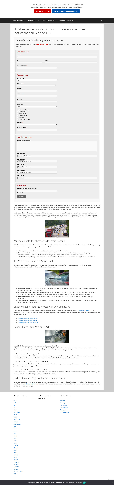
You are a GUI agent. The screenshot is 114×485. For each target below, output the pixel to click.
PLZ (18, 60)
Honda (16, 445)
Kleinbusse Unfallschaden (48, 20)
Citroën (16, 410)
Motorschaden (22, 113)
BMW (15, 441)
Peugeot (16, 462)
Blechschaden (22, 111)
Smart (15, 414)
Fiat (15, 403)
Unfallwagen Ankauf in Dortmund (28, 318)
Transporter (63, 410)
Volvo (15, 452)
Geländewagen (64, 412)
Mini (15, 433)
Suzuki (15, 457)
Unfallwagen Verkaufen (18, 20)
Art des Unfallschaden (23, 109)
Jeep (15, 431)
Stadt (46, 60)
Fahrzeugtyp (20, 78)
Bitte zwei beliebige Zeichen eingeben (27, 188)
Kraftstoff (20, 99)
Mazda (16, 448)
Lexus (15, 443)
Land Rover (17, 419)
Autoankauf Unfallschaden (66, 20)
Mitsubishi (17, 412)
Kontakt (62, 400)
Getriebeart (20, 104)
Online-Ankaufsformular (31, 384)
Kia (14, 405)
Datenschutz (64, 407)
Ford (15, 429)
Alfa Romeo (17, 424)
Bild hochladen (21, 153)
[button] (74, 20)
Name (19, 55)
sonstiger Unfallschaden (24, 119)
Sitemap (62, 403)
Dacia (15, 407)
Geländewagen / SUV (33, 20)
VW (15, 474)
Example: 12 (20, 192)
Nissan (16, 455)
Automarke (20, 83)
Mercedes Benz (18, 471)
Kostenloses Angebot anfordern (66, 11)
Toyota (16, 460)
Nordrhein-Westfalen (83, 311)
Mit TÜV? (20, 122)
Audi (15, 400)
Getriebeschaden (23, 115)
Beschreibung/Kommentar (24, 140)
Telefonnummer (22, 65)
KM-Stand (20, 94)
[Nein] (112, 482)
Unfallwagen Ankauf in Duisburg (27, 320)
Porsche (16, 469)
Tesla (15, 417)
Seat (15, 438)
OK (84, 482)
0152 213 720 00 (43, 11)
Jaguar (15, 426)
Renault (16, 464)
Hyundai (16, 467)
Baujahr (19, 88)
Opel (15, 436)
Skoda (15, 450)
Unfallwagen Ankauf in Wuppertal (28, 322)
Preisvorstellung (21, 127)
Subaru (16, 422)
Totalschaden (22, 117)
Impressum (63, 405)
